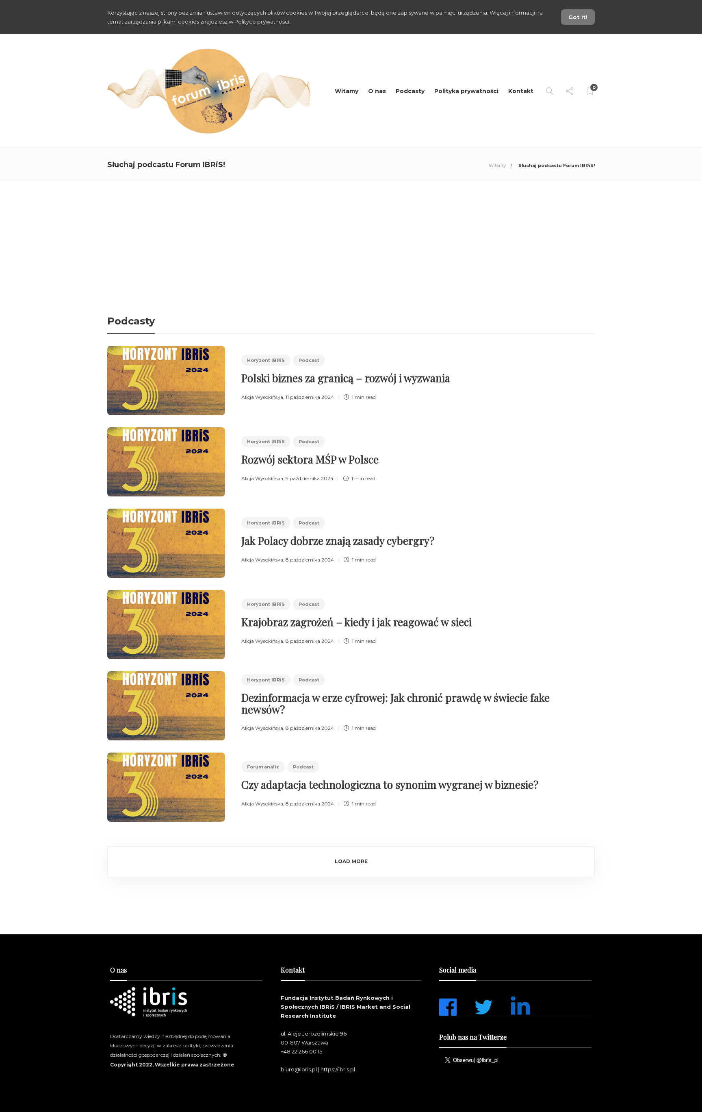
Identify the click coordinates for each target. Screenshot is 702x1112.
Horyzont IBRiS (266, 360)
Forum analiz (263, 767)
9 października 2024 (310, 478)
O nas (377, 91)
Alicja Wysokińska (262, 397)
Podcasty (410, 91)
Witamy (346, 91)
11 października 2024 (310, 397)
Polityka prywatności (466, 91)
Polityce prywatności (261, 21)
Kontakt (520, 91)
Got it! (577, 17)
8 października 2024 (310, 560)
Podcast (309, 360)
